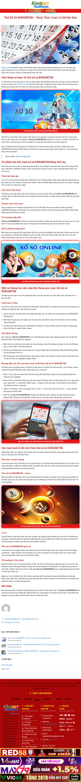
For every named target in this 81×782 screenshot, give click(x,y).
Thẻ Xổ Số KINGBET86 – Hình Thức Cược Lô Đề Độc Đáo (28, 638)
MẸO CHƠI (5, 669)
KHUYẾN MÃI (7, 665)
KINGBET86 (21, 84)
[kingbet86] (40, 4)
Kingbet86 (14, 713)
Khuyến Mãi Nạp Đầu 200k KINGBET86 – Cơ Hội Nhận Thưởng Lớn (33, 651)
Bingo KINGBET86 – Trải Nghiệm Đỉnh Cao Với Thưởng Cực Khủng (33, 644)
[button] (2, 4)
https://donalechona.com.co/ (54, 724)
